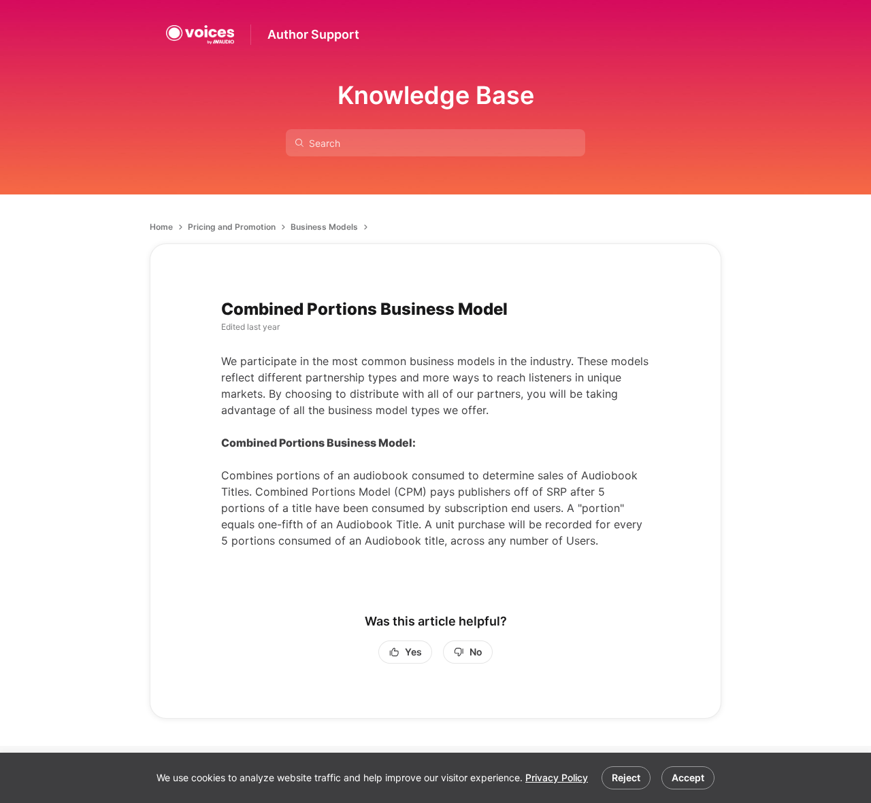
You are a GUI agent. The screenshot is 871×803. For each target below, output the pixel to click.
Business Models (324, 227)
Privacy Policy (556, 777)
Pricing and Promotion (232, 227)
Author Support (313, 34)
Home (161, 227)
